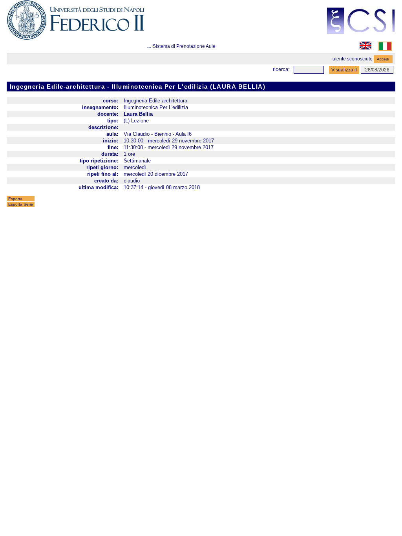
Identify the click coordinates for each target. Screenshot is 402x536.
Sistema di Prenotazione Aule (184, 46)
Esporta (15, 199)
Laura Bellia (138, 114)
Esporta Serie (20, 204)
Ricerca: (281, 69)
